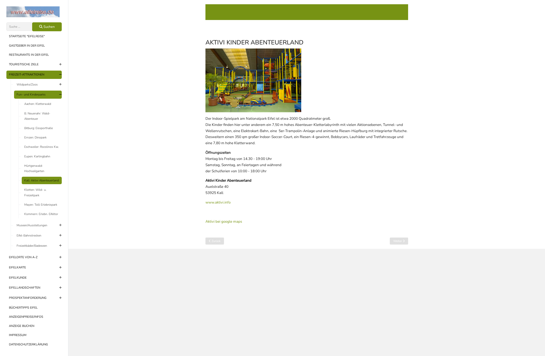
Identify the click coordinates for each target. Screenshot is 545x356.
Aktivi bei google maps (223, 221)
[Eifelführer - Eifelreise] (34, 11)
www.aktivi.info (218, 202)
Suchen (49, 26)
